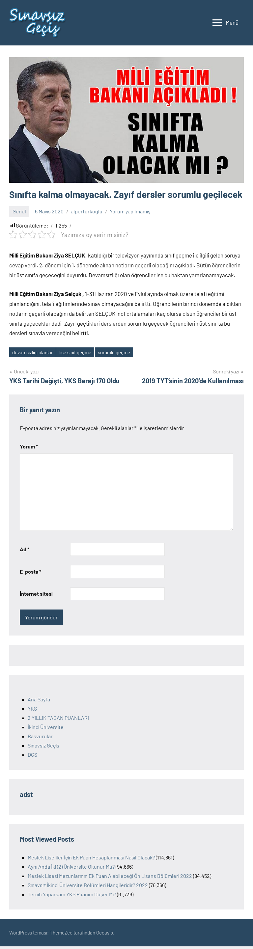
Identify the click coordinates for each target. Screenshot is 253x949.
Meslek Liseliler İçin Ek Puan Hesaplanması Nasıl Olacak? (91, 857)
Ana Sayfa (39, 699)
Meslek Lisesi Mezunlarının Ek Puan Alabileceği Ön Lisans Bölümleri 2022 (110, 876)
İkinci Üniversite (46, 727)
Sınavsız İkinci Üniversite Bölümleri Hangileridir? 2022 (88, 885)
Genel (19, 211)
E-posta (30, 571)
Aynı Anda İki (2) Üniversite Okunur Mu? (71, 866)
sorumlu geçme (114, 352)
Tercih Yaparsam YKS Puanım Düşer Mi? (72, 894)
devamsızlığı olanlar (32, 352)
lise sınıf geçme (75, 352)
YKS (32, 708)
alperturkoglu (86, 211)
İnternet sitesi (36, 593)
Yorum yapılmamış (130, 211)
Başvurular (40, 736)
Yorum (29, 446)
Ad (24, 549)
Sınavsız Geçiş (43, 745)
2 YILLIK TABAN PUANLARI (58, 718)
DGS (32, 754)
